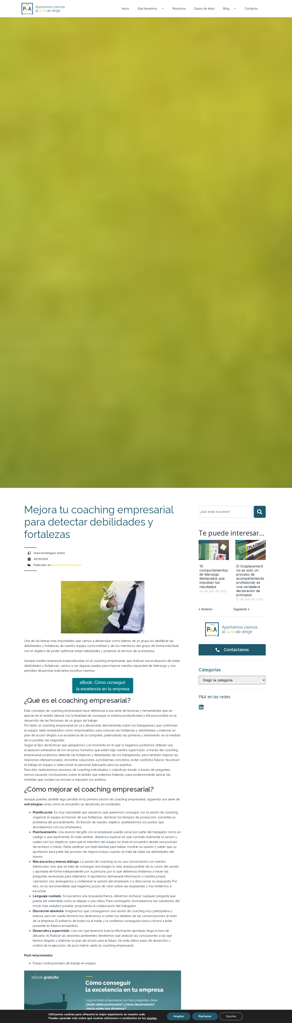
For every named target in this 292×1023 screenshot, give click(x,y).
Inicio (125, 8)
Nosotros (179, 8)
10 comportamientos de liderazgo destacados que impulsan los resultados (213, 576)
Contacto (251, 8)
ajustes (152, 1018)
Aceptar (178, 1016)
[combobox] (225, 512)
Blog (226, 8)
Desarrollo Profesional (66, 565)
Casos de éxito (204, 8)
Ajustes (231, 1016)
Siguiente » (241, 609)
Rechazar (205, 1016)
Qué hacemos (147, 8)
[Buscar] (260, 512)
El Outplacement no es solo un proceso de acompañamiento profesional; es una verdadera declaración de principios (250, 580)
